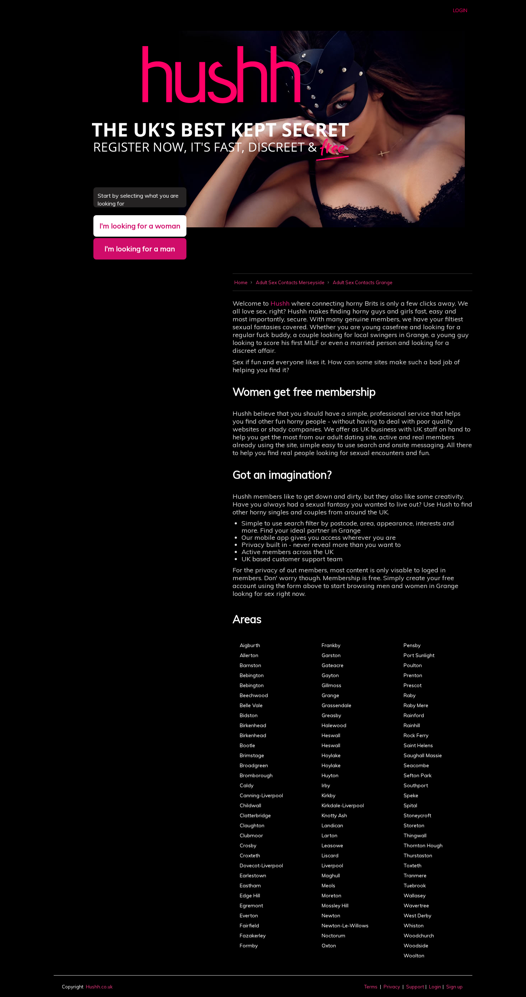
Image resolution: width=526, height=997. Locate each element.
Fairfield (249, 925)
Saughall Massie (423, 755)
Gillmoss (331, 685)
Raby (409, 695)
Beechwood (254, 695)
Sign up (454, 986)
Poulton (413, 665)
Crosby (248, 845)
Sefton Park (418, 775)
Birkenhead (253, 725)
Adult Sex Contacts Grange (363, 282)
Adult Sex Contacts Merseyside (291, 282)
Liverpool (332, 865)
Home (241, 282)
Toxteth (413, 865)
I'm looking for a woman (139, 225)
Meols (328, 885)
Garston (331, 655)
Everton (249, 915)
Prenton (413, 675)
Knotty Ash (334, 815)
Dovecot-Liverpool (261, 865)
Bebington (252, 675)
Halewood (334, 725)
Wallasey (414, 895)
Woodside (416, 945)
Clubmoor (251, 835)
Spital (410, 805)
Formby (249, 945)
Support (415, 986)
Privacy (392, 986)
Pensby (412, 645)
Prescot (413, 685)
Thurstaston (418, 855)
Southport (416, 785)
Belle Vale (251, 705)
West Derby (417, 915)
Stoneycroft (417, 815)
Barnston (250, 665)
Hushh (280, 303)
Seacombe (416, 765)
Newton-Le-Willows (345, 925)
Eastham (250, 885)
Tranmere (415, 875)
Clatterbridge (255, 815)
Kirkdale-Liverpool (343, 805)
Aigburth (250, 645)
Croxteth (250, 855)
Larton (329, 835)
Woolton (414, 955)
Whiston (414, 925)
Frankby (331, 645)
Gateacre (333, 665)
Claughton (252, 825)
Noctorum (333, 935)
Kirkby (328, 795)
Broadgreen (254, 765)
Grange (330, 695)
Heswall (331, 735)
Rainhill (412, 725)
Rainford (414, 715)
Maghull (331, 875)
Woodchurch (419, 935)
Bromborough (256, 775)
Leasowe (332, 845)
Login (460, 10)
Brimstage (252, 755)
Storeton (414, 825)
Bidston (249, 715)
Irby (326, 785)
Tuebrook (415, 885)
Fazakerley (253, 935)
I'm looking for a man (139, 248)
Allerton (249, 655)
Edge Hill (250, 895)
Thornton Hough (423, 845)
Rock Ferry (416, 735)
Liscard (330, 855)
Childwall (250, 805)
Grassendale (336, 705)
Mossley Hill (335, 905)
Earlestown (253, 875)
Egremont (251, 905)
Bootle (247, 745)
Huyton (330, 775)
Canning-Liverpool (261, 795)
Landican (332, 825)
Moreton (331, 895)
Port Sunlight (419, 655)
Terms (371, 986)
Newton (331, 915)
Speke (411, 795)
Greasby (331, 715)
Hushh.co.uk (99, 986)
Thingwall (415, 835)
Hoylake (331, 755)
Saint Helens (418, 745)
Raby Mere (416, 705)
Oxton (329, 945)
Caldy (246, 785)
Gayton (330, 675)
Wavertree (416, 905)
